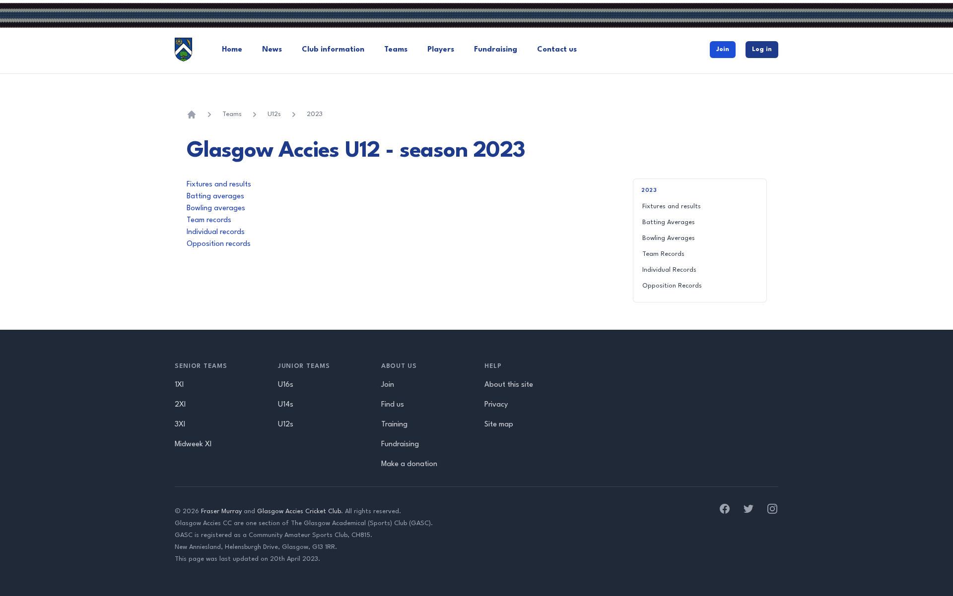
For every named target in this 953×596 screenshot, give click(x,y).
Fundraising (495, 50)
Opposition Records (672, 286)
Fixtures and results (219, 184)
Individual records (216, 232)
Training (394, 424)
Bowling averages (216, 208)
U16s (285, 385)
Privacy (496, 405)
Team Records (663, 254)
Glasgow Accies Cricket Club (299, 511)
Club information (333, 50)
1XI (179, 385)
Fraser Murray (221, 511)
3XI (180, 424)
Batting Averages (668, 222)
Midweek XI (193, 444)
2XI (180, 405)
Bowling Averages (668, 238)
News (272, 50)
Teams (396, 50)
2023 (315, 114)
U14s (285, 405)
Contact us (557, 50)
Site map (498, 424)
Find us (392, 405)
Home (232, 50)
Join (722, 49)
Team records (209, 220)
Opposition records (219, 244)
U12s (274, 114)
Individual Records (669, 270)
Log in (762, 49)
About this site (508, 385)
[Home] (192, 114)
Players (440, 50)
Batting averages (215, 196)
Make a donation (409, 464)
